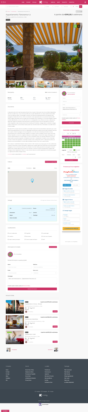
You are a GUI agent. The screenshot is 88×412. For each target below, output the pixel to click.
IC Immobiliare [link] (30, 311)
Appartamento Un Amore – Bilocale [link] (33, 304)
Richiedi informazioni (32, 289)
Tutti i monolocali (68, 369)
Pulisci (77, 6)
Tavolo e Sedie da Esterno (31, 239)
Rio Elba (46, 380)
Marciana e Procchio (49, 376)
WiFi (44, 239)
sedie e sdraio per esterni (14, 239)
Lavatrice (11, 236)
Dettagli (55, 311)
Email (9, 270)
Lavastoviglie (46, 233)
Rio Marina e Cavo (48, 382)
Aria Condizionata (13, 233)
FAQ (6, 380)
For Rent (28, 2)
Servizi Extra (28, 376)
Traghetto (64, 2)
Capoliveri (47, 374)
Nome (9, 264)
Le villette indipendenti (69, 382)
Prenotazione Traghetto (30, 374)
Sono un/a (35, 270)
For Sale (34, 2)
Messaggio (10, 276)
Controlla (10, 154)
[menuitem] (85, 2)
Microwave (28, 236)
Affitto (7, 19)
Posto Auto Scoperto (47, 236)
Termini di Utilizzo (26, 285)
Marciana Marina (48, 378)
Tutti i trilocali (67, 374)
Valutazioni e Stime (29, 371)
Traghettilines (75, 241)
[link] (15, 307)
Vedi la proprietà (53, 246)
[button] (77, 11)
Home (23, 2)
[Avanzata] (73, 6)
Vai (80, 6)
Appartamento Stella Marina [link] (31, 319)
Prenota (71, 160)
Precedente (14, 349)
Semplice (53, 2)
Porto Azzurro (48, 371)
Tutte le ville (66, 380)
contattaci (24, 154)
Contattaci (71, 2)
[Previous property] (8, 350)
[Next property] (56, 350)
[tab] (75, 26)
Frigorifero (28, 233)
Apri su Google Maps (51, 161)
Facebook (38, 391)
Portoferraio (13, 11)
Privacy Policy (28, 380)
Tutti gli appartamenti (68, 376)
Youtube (51, 391)
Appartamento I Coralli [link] (30, 334)
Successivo (50, 349)
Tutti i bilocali (67, 371)
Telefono (35, 264)
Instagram (45, 391)
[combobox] (49, 6)
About (58, 2)
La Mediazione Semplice (30, 378)
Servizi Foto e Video (29, 369)
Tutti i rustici (66, 378)
